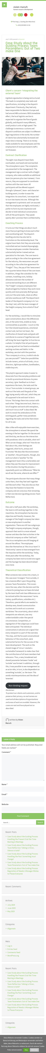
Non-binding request (18, 685)
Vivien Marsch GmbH (23, 11)
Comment (6, 752)
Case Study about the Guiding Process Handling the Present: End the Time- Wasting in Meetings (22, 839)
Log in (9, 946)
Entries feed (12, 949)
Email (4, 794)
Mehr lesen (34, 1050)
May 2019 (11, 911)
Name (4, 784)
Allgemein (22, 39)
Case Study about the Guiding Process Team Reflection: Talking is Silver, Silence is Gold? (22, 848)
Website (5, 804)
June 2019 (11, 908)
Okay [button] (26, 1050)
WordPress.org (13, 955)
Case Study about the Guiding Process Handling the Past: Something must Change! (22, 856)
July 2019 (11, 905)
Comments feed (13, 952)
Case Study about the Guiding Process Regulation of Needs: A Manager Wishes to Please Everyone (23, 871)
